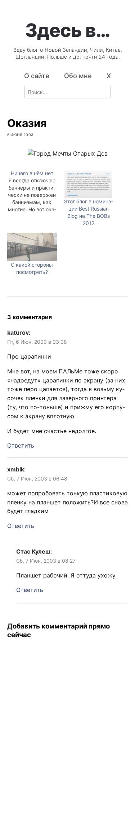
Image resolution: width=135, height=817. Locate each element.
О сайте (36, 76)
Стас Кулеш (33, 551)
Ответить (20, 445)
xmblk (15, 469)
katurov (18, 332)
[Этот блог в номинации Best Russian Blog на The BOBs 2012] (89, 184)
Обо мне (78, 76)
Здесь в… (67, 30)
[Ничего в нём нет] (35, 191)
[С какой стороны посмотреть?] (32, 247)
